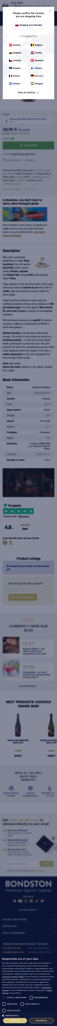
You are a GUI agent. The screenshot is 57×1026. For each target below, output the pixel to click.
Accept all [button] (15, 1020)
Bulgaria (17, 53)
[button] (28, 1015)
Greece (16, 83)
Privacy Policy (15, 993)
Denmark (39, 60)
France (16, 76)
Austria (16, 45)
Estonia (16, 68)
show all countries (27, 92)
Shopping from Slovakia (31, 25)
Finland (38, 68)
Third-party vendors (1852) (13, 976)
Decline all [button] (41, 1020)
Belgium (39, 45)
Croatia (38, 53)
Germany (39, 76)
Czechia (17, 60)
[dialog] (28, 990)
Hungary (39, 83)
